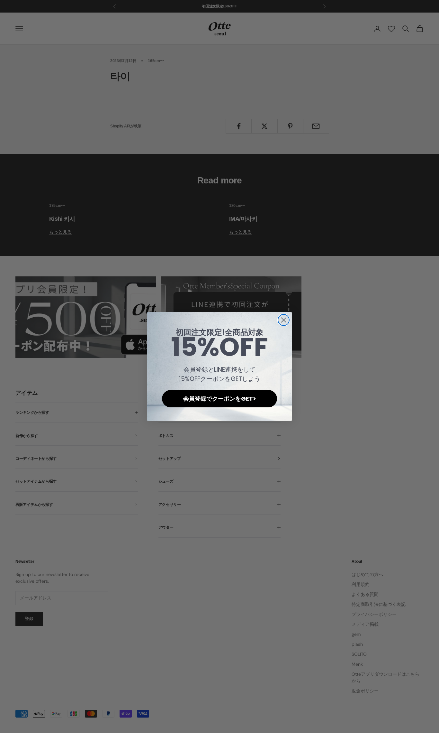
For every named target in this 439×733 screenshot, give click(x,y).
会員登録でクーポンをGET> (219, 398)
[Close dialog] (283, 320)
